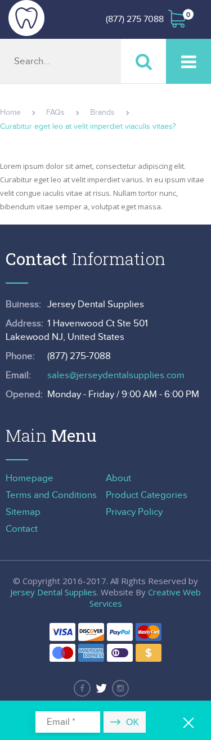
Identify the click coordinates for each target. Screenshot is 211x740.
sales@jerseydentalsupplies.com (116, 375)
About (118, 478)
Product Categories (146, 495)
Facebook (82, 688)
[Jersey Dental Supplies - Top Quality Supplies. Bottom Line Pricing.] (26, 18)
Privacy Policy (134, 512)
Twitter (101, 688)
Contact (22, 529)
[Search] (143, 61)
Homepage (29, 478)
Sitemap (23, 512)
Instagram (120, 688)
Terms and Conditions (51, 495)
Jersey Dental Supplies (53, 592)
